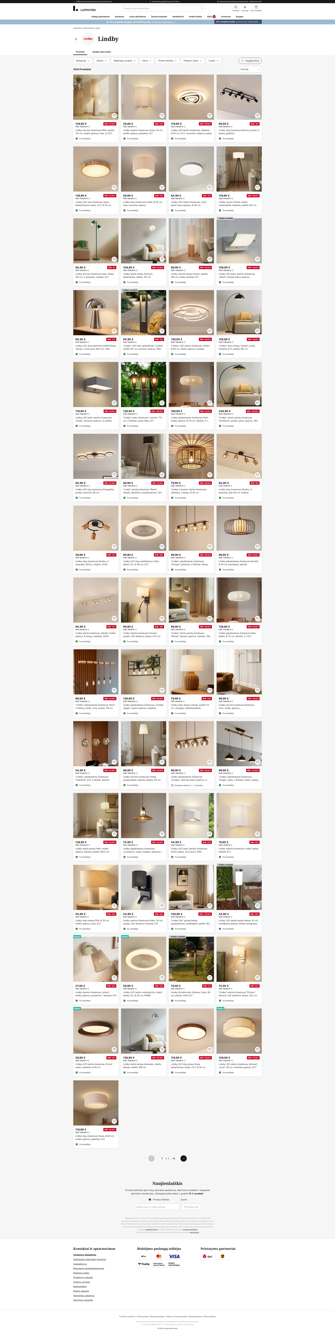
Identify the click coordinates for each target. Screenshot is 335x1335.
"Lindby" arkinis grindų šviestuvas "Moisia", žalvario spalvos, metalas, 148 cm (190, 635)
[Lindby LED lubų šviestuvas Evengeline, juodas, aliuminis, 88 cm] (95, 467)
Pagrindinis (77, 28)
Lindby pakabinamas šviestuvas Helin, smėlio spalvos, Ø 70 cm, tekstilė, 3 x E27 (189, 419)
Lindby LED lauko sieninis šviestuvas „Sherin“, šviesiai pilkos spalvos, (237, 275)
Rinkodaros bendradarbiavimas (88, 1268)
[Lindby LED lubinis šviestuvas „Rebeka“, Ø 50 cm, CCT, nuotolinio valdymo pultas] (191, 108)
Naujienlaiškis (80, 1286)
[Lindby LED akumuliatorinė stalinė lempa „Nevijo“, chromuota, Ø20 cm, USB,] (95, 324)
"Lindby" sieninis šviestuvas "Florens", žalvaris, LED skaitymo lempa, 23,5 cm (238, 994)
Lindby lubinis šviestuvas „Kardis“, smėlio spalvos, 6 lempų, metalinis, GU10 (95, 635)
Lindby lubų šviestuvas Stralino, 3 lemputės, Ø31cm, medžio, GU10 (92, 563)
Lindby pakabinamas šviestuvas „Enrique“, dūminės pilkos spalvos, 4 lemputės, (188, 778)
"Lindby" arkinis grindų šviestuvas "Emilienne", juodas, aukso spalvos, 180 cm (238, 419)
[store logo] (84, 8)
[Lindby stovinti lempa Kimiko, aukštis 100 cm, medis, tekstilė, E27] (191, 252)
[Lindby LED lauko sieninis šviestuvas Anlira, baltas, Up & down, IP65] (191, 827)
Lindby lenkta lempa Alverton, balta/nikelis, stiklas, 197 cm (138, 275)
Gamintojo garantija (83, 1300)
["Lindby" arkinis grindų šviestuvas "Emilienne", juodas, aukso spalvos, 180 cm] (239, 396)
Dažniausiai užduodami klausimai (89, 1259)
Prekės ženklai (88, 28)
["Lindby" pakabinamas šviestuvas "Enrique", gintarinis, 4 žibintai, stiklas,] (191, 539)
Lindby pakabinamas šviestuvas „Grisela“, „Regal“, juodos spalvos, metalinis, (143, 706)
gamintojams (194, 1232)
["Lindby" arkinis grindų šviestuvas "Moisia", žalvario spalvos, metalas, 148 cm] (191, 611)
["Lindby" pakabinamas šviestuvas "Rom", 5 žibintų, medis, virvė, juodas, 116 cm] (95, 683)
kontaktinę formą (151, 1229)
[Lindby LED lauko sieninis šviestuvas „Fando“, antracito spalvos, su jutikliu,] (95, 396)
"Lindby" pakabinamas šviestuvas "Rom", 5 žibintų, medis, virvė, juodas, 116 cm (95, 706)
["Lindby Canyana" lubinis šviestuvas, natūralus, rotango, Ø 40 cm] (191, 467)
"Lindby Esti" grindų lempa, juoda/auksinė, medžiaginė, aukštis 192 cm (190, 922)
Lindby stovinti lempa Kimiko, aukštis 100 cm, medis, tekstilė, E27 (189, 275)
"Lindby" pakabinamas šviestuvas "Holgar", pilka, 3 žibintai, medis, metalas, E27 (239, 778)
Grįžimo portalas (81, 1282)
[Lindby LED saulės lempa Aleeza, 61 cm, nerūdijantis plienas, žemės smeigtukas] (239, 898)
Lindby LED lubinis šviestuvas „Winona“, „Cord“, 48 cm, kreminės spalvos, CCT (238, 1066)
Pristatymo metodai (83, 1277)
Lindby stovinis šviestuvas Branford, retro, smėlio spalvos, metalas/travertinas (236, 706)
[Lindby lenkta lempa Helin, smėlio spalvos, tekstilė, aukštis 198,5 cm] (95, 827)
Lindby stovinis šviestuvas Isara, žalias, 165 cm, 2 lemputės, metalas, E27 (94, 275)
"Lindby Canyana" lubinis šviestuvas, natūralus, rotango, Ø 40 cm (189, 491)
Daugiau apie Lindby (102, 52)
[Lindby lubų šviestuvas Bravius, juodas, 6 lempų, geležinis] (239, 108)
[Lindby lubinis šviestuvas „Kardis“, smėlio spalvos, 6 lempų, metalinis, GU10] (95, 611)
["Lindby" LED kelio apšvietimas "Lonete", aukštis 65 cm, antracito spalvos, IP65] (143, 324)
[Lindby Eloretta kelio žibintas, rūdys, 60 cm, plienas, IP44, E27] (191, 970)
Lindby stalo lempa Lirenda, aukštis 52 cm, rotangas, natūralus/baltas (190, 706)
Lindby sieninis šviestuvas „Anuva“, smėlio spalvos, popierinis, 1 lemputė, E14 (95, 994)
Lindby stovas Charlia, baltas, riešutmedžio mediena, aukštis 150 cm (237, 204)
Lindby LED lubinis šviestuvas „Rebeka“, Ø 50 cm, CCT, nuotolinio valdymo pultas (191, 132)
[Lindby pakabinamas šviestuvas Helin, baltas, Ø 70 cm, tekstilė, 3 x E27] (239, 611)
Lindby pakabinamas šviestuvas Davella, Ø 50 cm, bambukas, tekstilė (239, 563)
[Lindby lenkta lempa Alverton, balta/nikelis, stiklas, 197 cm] (143, 252)
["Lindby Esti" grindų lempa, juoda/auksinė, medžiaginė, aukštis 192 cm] (191, 898)
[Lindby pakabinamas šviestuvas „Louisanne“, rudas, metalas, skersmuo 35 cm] (143, 827)
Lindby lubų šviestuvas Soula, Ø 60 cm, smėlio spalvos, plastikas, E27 (94, 1138)
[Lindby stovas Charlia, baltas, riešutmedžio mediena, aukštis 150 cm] (239, 180)
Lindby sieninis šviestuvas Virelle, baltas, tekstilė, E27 (239, 850)
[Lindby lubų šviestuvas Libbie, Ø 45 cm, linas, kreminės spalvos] (143, 180)
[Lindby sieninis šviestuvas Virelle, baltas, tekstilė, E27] (239, 827)
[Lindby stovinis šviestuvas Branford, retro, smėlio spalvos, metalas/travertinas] (239, 683)
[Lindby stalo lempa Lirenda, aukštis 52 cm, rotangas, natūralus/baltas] (191, 683)
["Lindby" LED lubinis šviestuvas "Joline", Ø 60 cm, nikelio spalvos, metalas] (191, 324)
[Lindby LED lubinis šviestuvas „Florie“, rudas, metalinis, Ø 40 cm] (95, 1042)
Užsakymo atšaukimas (84, 1254)
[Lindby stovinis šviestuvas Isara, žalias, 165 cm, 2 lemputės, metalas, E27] (95, 252)
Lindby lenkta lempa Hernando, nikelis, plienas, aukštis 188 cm (142, 1066)
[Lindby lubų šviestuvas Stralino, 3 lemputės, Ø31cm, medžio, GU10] (95, 539)
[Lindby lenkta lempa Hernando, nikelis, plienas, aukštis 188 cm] (143, 1042)
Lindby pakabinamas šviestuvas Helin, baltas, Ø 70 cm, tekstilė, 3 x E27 (237, 635)
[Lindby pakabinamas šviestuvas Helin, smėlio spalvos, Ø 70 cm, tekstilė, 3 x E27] (191, 396)
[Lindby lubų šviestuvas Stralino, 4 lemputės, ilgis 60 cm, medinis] (239, 467)
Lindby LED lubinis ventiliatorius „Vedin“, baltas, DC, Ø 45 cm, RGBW (143, 994)
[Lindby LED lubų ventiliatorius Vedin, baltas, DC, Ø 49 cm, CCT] (143, 539)
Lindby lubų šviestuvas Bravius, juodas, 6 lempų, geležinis (239, 132)
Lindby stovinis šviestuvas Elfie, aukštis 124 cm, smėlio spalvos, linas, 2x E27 (94, 132)
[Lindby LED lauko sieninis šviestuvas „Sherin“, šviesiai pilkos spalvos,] (239, 252)
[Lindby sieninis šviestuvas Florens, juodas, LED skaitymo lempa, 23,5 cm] (143, 611)
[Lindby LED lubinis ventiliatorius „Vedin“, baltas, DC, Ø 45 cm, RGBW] (143, 970)
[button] (114, 115)
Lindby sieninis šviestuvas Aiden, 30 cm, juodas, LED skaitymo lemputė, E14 (143, 922)
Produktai (80, 52)
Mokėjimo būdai (81, 1273)
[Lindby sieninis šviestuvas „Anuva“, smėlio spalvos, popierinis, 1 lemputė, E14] (95, 970)
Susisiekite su (80, 1264)
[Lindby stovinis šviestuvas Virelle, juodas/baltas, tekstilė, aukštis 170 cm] (143, 755)
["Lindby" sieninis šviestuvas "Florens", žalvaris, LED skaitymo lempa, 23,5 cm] (239, 970)
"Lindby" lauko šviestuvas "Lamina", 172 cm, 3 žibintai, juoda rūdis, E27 (142, 419)
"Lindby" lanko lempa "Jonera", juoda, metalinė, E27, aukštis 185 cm (237, 347)
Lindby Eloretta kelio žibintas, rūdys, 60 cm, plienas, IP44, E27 (190, 994)
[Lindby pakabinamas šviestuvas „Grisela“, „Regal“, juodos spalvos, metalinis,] (143, 683)
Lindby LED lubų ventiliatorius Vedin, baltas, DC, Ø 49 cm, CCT (141, 563)
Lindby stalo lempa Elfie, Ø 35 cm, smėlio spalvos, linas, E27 (92, 922)
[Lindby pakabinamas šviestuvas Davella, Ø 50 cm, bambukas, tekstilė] (239, 539)
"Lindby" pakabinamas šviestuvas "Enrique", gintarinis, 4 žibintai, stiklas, (189, 563)
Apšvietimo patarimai (83, 1295)
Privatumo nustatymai (127, 1316)
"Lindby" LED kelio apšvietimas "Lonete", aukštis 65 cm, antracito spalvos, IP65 (143, 347)
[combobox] (164, 8)
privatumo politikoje (190, 1229)
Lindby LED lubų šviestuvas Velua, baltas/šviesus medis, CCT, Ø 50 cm (93, 204)
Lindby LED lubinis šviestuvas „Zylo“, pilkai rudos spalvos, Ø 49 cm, (189, 204)
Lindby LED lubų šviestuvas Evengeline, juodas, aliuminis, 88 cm (95, 491)
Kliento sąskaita (81, 1291)
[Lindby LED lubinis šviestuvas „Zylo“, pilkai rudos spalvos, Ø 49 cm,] (191, 180)
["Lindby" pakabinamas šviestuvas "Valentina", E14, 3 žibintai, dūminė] (95, 755)
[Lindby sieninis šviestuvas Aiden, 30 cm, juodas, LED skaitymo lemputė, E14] (143, 898)
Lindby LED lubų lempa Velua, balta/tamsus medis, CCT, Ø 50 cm (188, 1066)
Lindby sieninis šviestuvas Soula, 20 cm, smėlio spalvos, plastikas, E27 (143, 132)
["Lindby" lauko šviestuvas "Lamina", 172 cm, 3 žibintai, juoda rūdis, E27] (143, 396)
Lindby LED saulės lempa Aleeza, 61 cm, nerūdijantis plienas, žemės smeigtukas (238, 922)
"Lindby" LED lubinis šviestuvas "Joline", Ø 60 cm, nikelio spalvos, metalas (190, 347)
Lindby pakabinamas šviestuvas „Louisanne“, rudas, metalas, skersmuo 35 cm (143, 850)
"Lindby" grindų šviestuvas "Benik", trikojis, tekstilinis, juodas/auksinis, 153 (142, 491)
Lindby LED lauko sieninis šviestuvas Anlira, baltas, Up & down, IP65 (189, 850)
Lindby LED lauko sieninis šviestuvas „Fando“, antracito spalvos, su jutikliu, (93, 419)
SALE (209, 16)
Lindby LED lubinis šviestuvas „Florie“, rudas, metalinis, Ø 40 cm (94, 1066)
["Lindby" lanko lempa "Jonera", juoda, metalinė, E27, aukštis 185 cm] (239, 324)
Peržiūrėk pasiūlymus (162, 22)
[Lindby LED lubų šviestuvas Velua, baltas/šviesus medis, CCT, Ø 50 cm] (95, 180)
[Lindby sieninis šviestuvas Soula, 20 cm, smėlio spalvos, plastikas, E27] (143, 108)
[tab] (82, 61)
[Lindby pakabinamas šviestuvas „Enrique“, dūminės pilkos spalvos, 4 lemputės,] (191, 755)
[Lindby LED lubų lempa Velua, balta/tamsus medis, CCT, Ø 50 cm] (191, 1042)
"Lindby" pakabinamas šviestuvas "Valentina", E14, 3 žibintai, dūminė (92, 778)
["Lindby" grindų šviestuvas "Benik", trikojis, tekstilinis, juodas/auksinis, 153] (143, 467)
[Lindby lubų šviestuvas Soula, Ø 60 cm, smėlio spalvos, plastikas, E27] (95, 1114)
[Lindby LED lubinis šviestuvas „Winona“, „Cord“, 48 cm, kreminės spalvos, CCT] (239, 1042)
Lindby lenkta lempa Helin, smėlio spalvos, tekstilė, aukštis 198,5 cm (92, 850)
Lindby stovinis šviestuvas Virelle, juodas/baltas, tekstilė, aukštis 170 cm (142, 778)
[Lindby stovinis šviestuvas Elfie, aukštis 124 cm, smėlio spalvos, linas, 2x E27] (95, 108)
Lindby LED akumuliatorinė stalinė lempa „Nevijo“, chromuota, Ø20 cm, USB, (95, 347)
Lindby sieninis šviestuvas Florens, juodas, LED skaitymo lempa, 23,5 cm (142, 635)
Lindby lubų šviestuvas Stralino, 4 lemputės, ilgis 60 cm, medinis (235, 491)
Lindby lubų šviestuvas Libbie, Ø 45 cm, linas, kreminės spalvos (143, 204)
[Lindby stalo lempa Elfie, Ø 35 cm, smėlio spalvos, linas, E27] (95, 898)
